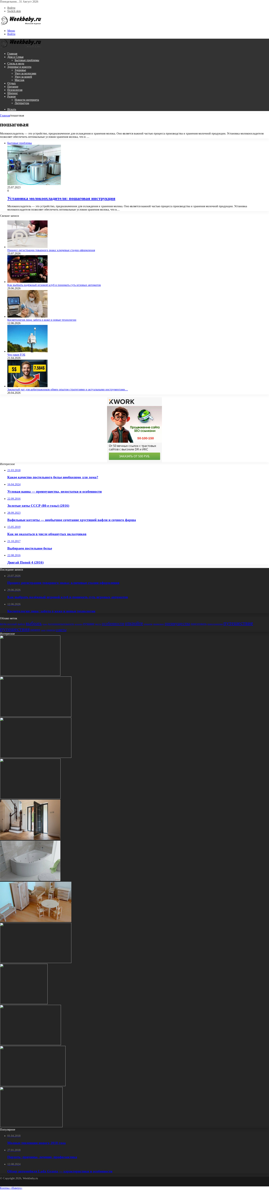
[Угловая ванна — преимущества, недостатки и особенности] (30, 880)
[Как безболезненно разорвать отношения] (33, 1085)
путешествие (238, 623)
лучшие (88, 624)
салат (43, 630)
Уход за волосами (25, 73)
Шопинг (12, 93)
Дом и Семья (15, 56)
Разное (11, 96)
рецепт (35, 630)
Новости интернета (27, 99)
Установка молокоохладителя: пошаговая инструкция (61, 198)
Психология (14, 89)
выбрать (34, 623)
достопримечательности (61, 623)
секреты (50, 629)
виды (3, 624)
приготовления (215, 624)
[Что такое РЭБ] (27, 351)
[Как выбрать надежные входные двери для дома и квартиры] (30, 838)
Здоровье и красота (19, 66)
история (78, 624)
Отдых (11, 83)
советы (61, 630)
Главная (12, 53)
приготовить (199, 623)
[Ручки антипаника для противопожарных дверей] (35, 756)
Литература (22, 103)
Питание (12, 86)
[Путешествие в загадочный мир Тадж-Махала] (35, 715)
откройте (134, 623)
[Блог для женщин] (21, 24)
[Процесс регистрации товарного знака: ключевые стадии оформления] (27, 246)
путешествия (15, 629)
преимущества (177, 623)
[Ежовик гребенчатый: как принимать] (24, 1003)
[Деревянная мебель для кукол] (35, 921)
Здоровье (20, 70)
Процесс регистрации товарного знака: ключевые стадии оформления (51, 250)
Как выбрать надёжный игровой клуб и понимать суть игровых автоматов (54, 285)
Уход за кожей (23, 76)
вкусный (12, 624)
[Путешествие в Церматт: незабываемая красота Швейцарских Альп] (31, 1126)
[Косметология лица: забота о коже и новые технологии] (27, 316)
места (98, 624)
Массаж (19, 80)
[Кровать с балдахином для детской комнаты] (30, 1044)
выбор (21, 623)
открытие (148, 624)
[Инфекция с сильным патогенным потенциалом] (30, 797)
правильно (158, 624)
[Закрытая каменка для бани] (30, 674)
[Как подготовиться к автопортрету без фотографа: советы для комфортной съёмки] (35, 962)
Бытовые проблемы (27, 60)
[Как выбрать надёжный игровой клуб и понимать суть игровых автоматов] (27, 281)
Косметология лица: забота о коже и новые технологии (41, 319)
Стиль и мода (15, 63)
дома (44, 624)
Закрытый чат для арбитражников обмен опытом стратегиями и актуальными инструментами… (67, 389)
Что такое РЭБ (16, 354)
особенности (113, 623)
